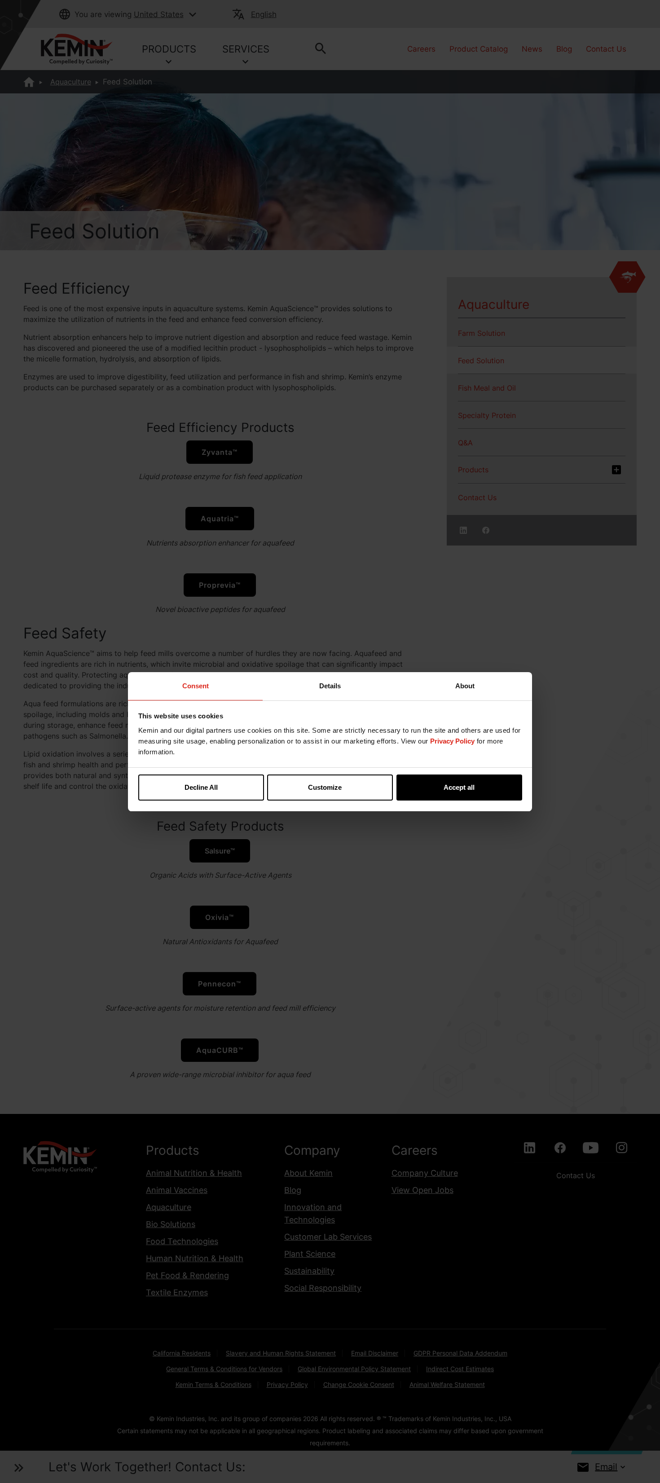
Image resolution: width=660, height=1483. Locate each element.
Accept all (459, 787)
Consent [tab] (195, 686)
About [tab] (465, 686)
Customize (325, 787)
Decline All (201, 787)
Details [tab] (330, 686)
